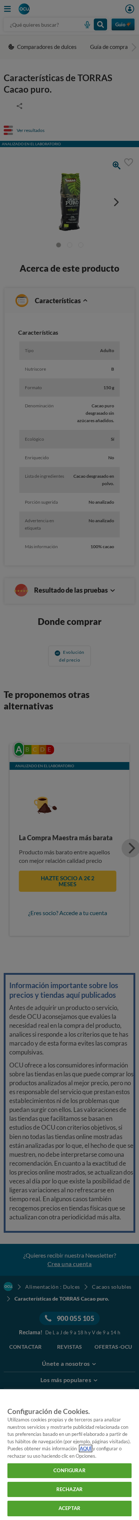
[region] (69, 1454)
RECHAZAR (69, 1489)
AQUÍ (86, 1448)
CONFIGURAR (69, 1470)
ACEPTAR (69, 1508)
